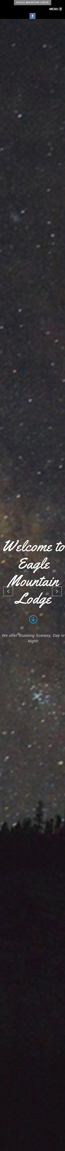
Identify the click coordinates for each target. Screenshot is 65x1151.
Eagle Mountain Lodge (32, 2)
